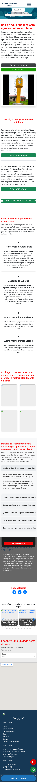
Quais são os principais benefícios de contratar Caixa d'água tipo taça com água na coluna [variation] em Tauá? (19, 513)
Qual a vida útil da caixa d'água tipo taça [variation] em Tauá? (19, 468)
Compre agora (18, 543)
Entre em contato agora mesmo (20, 201)
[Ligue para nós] (19, 592)
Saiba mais (20, 70)
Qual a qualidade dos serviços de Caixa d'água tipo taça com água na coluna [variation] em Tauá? (19, 497)
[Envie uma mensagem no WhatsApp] (25, 592)
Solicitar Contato (18, 778)
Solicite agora (20, 65)
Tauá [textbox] (3, 657)
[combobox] (18, 654)
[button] (2, 619)
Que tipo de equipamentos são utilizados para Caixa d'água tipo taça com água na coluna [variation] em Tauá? (19, 528)
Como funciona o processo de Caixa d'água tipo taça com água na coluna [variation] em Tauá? (19, 505)
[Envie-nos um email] (14, 592)
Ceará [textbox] (4, 654)
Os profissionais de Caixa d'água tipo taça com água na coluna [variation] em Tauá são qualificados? (19, 520)
